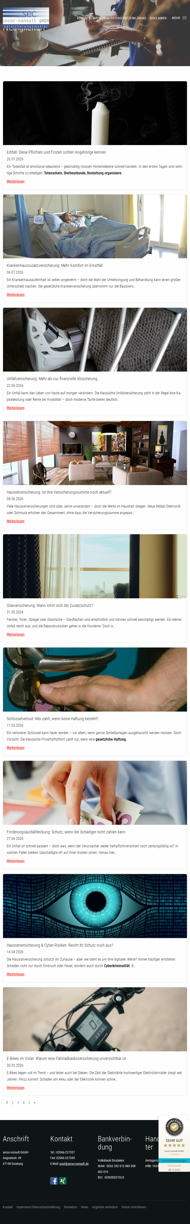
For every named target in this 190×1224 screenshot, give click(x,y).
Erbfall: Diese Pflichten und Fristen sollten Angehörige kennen (56, 152)
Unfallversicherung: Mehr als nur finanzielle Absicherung (52, 378)
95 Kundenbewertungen (174, 1160)
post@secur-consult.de (74, 1164)
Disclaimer (158, 18)
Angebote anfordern (105, 1207)
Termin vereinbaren (133, 1207)
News (84, 1207)
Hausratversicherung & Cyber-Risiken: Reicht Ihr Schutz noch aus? (60, 945)
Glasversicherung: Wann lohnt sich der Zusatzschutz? (50, 605)
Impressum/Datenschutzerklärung (119, 18)
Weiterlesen (16, 181)
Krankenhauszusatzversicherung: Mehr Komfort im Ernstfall (55, 265)
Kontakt (83, 18)
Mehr (176, 18)
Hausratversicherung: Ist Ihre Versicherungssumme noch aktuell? (59, 492)
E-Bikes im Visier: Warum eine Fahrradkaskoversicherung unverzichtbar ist (66, 1058)
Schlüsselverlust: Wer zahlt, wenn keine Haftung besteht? (52, 718)
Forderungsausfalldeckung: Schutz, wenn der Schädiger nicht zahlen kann (66, 831)
